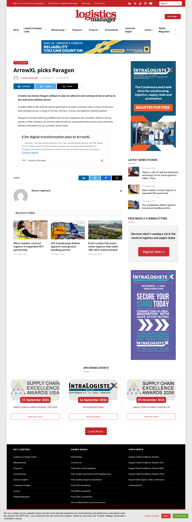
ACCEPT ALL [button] (180, 516)
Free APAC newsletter (81, 496)
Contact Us (100, 3)
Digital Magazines (164, 30)
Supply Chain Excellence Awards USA (146, 462)
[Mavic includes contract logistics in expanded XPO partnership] (31, 230)
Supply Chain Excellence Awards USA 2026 (35, 406)
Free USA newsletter (81, 485)
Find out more (35, 416)
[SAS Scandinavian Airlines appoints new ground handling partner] (68, 230)
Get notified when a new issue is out (88, 502)
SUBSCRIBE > (172, 16)
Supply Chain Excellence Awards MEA (146, 468)
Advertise (86, 3)
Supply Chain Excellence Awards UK (151, 406)
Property (93, 30)
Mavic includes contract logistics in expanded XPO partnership (29, 246)
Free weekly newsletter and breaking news (91, 474)
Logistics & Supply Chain (33, 30)
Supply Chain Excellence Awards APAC (147, 474)
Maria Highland (30, 78)
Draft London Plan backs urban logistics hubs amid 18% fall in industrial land (103, 246)
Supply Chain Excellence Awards (144, 456)
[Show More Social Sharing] (82, 86)
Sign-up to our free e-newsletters (28, 3)
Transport (77, 30)
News (16, 30)
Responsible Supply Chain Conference (146, 479)
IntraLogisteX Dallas (93, 406)
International (111, 30)
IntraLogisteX (135, 485)
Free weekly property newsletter (86, 479)
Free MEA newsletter (81, 491)
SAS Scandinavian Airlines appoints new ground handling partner (65, 246)
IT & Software (21, 63)
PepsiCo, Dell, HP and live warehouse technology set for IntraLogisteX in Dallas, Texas (160, 175)
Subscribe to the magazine (83, 468)
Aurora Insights (21, 479)
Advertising (76, 456)
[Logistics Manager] (96, 16)
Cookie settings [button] (151, 516)
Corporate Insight (130, 30)
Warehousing (57, 30)
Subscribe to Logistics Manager (63, 3)
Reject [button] (166, 516)
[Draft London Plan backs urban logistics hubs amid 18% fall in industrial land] (105, 230)
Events (148, 30)
